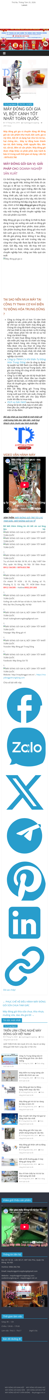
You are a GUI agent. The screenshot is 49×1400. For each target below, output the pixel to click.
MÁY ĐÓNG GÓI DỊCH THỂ (36, 1390)
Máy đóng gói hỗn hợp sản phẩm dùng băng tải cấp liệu (31, 1131)
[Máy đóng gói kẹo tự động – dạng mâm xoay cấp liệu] (10, 1086)
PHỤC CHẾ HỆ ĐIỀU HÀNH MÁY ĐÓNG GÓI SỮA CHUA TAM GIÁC (24, 1003)
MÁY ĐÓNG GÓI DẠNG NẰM (15, 1390)
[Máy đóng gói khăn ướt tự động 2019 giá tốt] (10, 1143)
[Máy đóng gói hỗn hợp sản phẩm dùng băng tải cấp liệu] (10, 1129)
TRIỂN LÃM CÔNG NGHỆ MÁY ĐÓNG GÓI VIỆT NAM (22, 1032)
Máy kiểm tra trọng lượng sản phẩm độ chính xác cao (31, 1073)
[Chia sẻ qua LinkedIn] (24, 943)
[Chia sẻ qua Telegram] (24, 856)
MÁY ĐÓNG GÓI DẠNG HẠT (35, 1387)
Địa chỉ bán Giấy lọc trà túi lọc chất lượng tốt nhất (31, 1174)
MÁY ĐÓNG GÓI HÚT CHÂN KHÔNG (17, 1392)
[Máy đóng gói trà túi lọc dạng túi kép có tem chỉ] (10, 1100)
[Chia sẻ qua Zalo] (24, 769)
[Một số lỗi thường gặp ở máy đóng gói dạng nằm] (10, 1158)
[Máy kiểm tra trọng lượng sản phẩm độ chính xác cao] (10, 1071)
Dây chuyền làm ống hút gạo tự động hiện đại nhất (32, 1117)
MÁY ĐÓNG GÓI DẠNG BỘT (14, 1387)
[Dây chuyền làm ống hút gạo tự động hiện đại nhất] (10, 1114)
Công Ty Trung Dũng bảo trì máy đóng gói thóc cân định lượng (30, 1058)
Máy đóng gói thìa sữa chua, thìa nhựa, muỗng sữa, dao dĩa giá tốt (23, 1013)
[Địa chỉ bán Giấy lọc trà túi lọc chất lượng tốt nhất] (10, 1172)
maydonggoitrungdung (31, 123)
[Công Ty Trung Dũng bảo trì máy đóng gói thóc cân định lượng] (10, 1055)
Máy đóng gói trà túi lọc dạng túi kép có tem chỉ (31, 1102)
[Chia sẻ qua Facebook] (24, 726)
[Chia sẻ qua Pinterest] (24, 899)
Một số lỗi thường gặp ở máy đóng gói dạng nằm (31, 1160)
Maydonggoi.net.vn (38, 1392)
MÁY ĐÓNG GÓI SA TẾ (24, 520)
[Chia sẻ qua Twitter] (24, 812)
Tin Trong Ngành (10, 104)
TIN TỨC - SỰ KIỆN (25, 104)
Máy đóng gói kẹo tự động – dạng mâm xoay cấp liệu (30, 1088)
